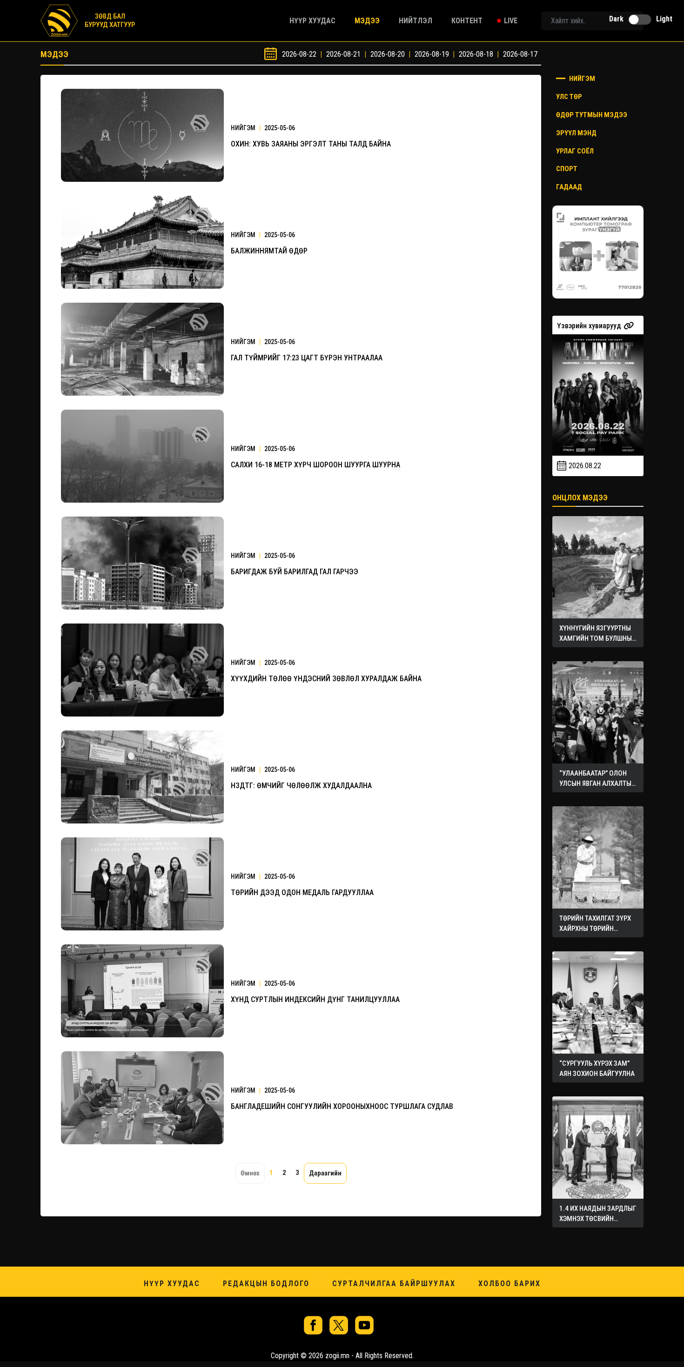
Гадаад (569, 187)
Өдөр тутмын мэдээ (591, 115)
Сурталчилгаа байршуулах (394, 1283)
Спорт (566, 169)
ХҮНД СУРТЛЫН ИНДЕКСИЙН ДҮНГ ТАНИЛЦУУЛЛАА (315, 999)
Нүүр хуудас (312, 20)
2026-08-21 (343, 54)
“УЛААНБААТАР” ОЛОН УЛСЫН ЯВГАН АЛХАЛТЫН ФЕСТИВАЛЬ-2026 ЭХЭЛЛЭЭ (597, 779)
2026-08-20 (387, 54)
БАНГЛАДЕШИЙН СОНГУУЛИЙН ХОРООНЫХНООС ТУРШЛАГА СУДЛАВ (342, 1106)
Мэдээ (367, 20)
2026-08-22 (299, 54)
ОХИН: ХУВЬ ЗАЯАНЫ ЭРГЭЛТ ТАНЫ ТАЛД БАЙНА (311, 143)
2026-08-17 (520, 54)
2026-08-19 (432, 54)
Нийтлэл (415, 20)
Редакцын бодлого (266, 1283)
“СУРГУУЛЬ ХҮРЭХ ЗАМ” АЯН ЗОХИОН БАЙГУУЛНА (597, 1068)
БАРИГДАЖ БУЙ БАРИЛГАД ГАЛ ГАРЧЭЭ (294, 571)
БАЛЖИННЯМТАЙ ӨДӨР (269, 250)
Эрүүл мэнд (576, 133)
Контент (467, 20)
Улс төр (569, 97)
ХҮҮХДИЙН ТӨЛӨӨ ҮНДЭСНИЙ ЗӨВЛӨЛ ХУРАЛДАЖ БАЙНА (326, 678)
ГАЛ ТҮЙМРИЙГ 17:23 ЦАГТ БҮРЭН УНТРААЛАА (306, 357)
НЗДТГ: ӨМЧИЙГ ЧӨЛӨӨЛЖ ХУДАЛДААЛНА (301, 785)
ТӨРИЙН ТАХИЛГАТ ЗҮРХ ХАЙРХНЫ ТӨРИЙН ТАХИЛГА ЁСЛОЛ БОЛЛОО (597, 924)
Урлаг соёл (575, 151)
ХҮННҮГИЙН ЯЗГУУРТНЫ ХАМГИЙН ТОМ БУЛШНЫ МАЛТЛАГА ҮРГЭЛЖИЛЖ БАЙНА (596, 634)
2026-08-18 (476, 54)
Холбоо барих (509, 1283)
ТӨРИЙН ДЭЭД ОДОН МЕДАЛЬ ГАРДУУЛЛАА (302, 892)
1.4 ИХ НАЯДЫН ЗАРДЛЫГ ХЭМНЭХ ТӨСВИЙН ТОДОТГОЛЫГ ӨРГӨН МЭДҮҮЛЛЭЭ (597, 1214)
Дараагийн (325, 1173)
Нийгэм (581, 78)
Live (510, 20)
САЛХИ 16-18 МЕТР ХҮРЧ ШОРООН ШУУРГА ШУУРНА (315, 464)
